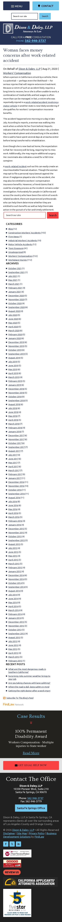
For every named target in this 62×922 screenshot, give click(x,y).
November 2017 (16, 439)
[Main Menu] (16, 6)
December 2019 (16, 342)
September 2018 (16, 400)
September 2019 (16, 354)
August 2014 (14, 591)
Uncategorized (15, 252)
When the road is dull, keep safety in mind (28, 687)
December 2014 (16, 575)
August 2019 (14, 358)
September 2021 (16, 272)
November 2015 (16, 532)
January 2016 (14, 525)
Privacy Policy (37, 833)
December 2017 (16, 435)
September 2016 (16, 494)
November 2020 (16, 299)
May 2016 (12, 509)
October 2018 (15, 396)
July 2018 (12, 408)
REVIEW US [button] (12, 872)
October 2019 (15, 350)
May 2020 (12, 323)
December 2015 (16, 528)
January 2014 (14, 618)
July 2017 (12, 455)
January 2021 (14, 291)
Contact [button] (47, 5)
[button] (59, 901)
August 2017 (14, 451)
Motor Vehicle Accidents (20, 244)
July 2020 (12, 315)
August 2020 (14, 311)
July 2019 (12, 361)
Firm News (13, 236)
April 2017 (13, 466)
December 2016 (16, 482)
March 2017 (13, 470)
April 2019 (13, 373)
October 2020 (15, 303)
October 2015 (15, 536)
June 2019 (13, 365)
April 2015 (13, 560)
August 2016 (14, 497)
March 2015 (13, 563)
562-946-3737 (35, 40)
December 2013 (16, 622)
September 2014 (16, 587)
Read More (31, 753)
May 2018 (12, 416)
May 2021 (12, 280)
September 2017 (16, 447)
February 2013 (15, 661)
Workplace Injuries (17, 260)
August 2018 (14, 404)
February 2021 (15, 288)
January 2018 (14, 431)
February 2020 (15, 334)
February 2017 (15, 474)
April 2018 (13, 420)
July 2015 (12, 548)
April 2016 (13, 513)
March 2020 (13, 330)
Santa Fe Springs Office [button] (31, 808)
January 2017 (14, 478)
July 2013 (12, 641)
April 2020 (13, 326)
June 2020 (13, 319)
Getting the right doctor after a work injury (29, 690)
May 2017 (12, 462)
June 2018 (13, 412)
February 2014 (15, 614)
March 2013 (13, 657)
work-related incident (16, 166)
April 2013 (13, 653)
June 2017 (13, 459)
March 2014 (13, 610)
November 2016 (16, 486)
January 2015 (14, 571)
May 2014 (12, 602)
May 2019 (12, 369)
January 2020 (14, 338)
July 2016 (12, 501)
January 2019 (14, 385)
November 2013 (16, 626)
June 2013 (13, 645)
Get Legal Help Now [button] (32, 765)
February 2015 (15, 567)
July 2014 (12, 595)
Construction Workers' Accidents (24, 233)
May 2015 (12, 556)
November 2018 (16, 393)
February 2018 (15, 427)
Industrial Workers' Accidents (22, 240)
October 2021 (15, 268)
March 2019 (13, 377)
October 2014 (15, 583)
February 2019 (15, 381)
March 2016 (13, 517)
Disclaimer (9, 833)
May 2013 (12, 649)
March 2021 (13, 284)
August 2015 (14, 544)
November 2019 (16, 346)
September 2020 (16, 307)
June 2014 (13, 598)
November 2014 (16, 579)
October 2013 (15, 629)
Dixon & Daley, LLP (30, 68)
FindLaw (39, 836)
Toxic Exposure (16, 248)
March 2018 (13, 424)
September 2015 (16, 540)
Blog (10, 229)
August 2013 (14, 637)
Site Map (22, 833)
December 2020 (16, 295)
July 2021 (12, 276)
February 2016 (15, 521)
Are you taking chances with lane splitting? (29, 683)
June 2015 (13, 552)
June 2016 (13, 505)
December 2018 (16, 389)
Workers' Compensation (17, 73)
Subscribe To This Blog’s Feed (19, 698)
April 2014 (13, 606)
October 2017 (15, 443)
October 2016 (15, 490)
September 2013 (16, 633)
